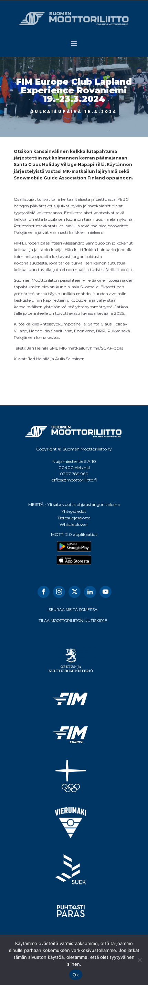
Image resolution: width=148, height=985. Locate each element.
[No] (139, 959)
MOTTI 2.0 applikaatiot (74, 534)
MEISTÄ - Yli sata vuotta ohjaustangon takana (74, 504)
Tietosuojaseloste (73, 517)
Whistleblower (74, 524)
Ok (76, 974)
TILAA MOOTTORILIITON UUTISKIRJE (73, 620)
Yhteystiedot (74, 511)
